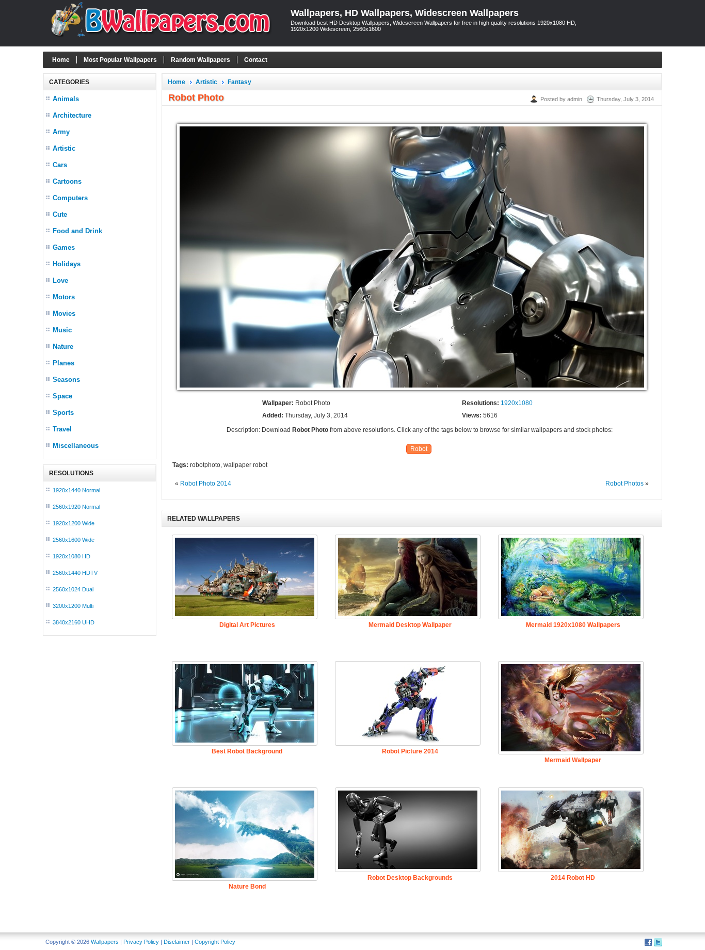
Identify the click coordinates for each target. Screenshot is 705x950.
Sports (63, 412)
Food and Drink (77, 231)
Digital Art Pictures (247, 625)
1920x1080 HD (71, 556)
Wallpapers (105, 942)
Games (64, 247)
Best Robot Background (247, 751)
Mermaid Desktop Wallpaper (410, 625)
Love (60, 280)
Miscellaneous (76, 445)
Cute (60, 214)
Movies (64, 313)
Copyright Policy (215, 942)
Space (62, 396)
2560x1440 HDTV (75, 573)
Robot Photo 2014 (205, 483)
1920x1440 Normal (76, 490)
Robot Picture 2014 (410, 751)
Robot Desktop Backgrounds (410, 877)
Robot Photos (624, 483)
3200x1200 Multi (73, 606)
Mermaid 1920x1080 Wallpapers (573, 625)
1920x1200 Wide (73, 523)
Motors (64, 297)
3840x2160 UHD (73, 622)
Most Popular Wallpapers (120, 59)
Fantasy (239, 82)
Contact (255, 59)
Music (62, 330)
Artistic (64, 148)
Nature (63, 346)
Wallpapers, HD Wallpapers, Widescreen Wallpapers (405, 13)
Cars (60, 165)
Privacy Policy (141, 942)
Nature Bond (247, 886)
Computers (70, 198)
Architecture (72, 115)
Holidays (67, 264)
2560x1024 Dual (73, 589)
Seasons (66, 379)
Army (61, 132)
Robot (418, 449)
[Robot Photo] (412, 390)
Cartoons (67, 181)
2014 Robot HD (573, 877)
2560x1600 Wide (73, 540)
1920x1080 (517, 403)
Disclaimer (177, 942)
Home (61, 59)
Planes (63, 363)
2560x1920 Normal (76, 507)
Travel (62, 429)
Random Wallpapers (200, 59)
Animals (66, 99)
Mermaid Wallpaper (572, 760)
